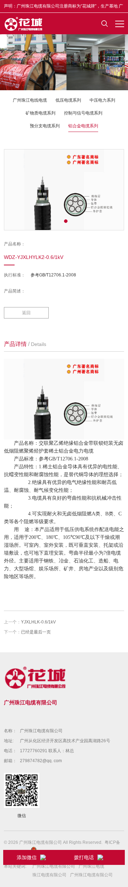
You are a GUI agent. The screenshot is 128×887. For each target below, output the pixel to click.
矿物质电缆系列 (40, 113)
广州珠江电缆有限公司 (41, 730)
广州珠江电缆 (91, 866)
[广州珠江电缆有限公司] (24, 23)
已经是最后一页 (36, 631)
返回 (26, 312)
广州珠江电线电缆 (30, 100)
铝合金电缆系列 (83, 125)
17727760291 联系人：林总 (47, 750)
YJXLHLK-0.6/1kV (38, 622)
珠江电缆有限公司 (49, 874)
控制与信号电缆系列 (83, 113)
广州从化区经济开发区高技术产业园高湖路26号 (65, 740)
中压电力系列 (102, 100)
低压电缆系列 (68, 100)
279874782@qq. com (41, 760)
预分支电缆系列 (45, 125)
